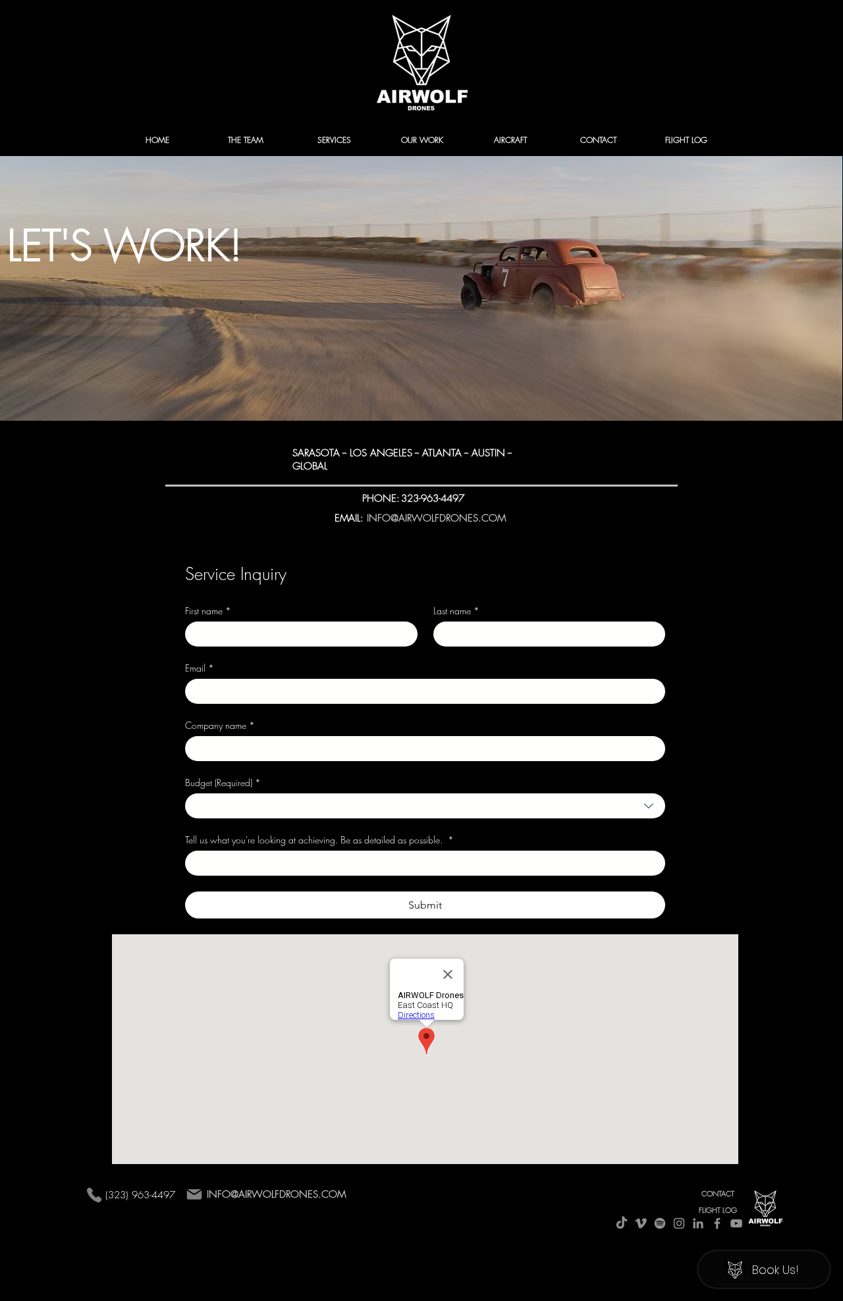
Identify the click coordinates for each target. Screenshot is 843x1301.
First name (208, 610)
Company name (220, 725)
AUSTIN (488, 453)
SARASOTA (316, 453)
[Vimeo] (641, 1223)
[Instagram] (679, 1223)
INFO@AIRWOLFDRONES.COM (276, 1194)
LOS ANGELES (379, 453)
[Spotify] (660, 1223)
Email (199, 668)
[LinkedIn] (698, 1223)
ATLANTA (442, 453)
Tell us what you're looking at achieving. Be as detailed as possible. (319, 839)
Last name (456, 610)
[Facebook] (717, 1223)
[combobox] (425, 805)
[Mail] (194, 1194)
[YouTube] (736, 1223)
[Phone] (94, 1194)
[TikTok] (621, 1223)
